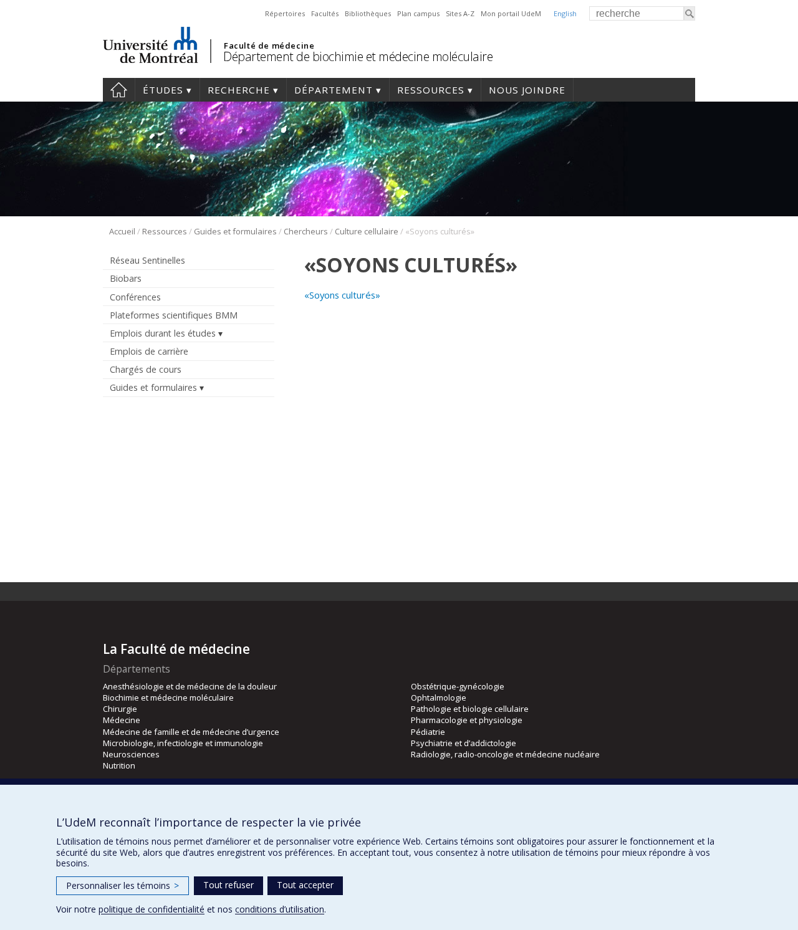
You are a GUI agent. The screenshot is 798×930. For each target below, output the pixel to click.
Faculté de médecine (269, 45)
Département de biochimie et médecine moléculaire (358, 56)
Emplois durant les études (163, 333)
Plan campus (418, 13)
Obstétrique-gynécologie (457, 686)
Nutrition (119, 765)
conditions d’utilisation (279, 909)
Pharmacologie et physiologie (466, 720)
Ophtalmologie (438, 697)
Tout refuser (228, 885)
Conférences (135, 297)
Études (163, 90)
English (565, 13)
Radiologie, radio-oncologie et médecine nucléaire (505, 754)
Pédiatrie (428, 731)
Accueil (118, 90)
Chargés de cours (145, 369)
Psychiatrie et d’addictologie (463, 743)
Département (333, 90)
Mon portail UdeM (511, 13)
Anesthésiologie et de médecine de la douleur (190, 686)
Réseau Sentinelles (147, 260)
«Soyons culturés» (342, 295)
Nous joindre (527, 90)
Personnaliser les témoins (122, 885)
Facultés (325, 13)
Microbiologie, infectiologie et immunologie (183, 743)
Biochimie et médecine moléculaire (168, 697)
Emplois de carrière (149, 351)
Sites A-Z (460, 13)
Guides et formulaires (235, 231)
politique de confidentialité (151, 909)
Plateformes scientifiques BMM (174, 315)
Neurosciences (131, 754)
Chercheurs (306, 231)
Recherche (239, 90)
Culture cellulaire (366, 231)
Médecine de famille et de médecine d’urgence (191, 731)
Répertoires (285, 13)
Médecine (121, 720)
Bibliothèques (368, 13)
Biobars (126, 278)
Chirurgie (120, 708)
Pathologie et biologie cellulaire (470, 708)
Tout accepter (305, 885)
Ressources (430, 90)
